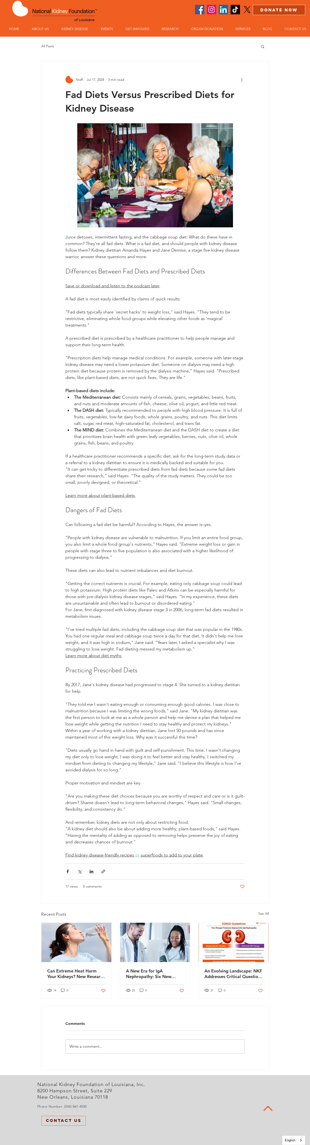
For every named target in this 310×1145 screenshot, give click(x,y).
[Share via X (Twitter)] (79, 871)
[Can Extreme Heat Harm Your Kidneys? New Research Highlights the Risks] (76, 942)
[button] (38, 29)
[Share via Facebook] (67, 871)
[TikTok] (235, 9)
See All (263, 913)
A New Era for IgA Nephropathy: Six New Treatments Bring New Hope (154, 973)
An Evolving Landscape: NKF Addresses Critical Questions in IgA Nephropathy (233, 973)
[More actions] (242, 79)
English (290, 1140)
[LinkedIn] (223, 9)
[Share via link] (103, 871)
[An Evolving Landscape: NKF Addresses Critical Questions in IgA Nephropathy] (234, 942)
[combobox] (293, 1140)
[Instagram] (211, 9)
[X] (247, 9)
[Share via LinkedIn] (91, 871)
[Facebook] (199, 9)
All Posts (47, 46)
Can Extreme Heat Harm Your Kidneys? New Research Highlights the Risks (76, 973)
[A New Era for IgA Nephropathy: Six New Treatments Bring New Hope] (155, 942)
